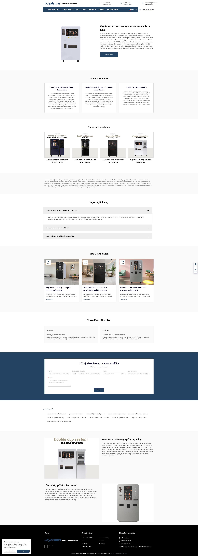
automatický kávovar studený (76, 417)
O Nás (84, 9)
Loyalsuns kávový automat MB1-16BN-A (85, 161)
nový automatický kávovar (139, 417)
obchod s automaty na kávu (116, 414)
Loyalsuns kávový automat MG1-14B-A (113, 161)
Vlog (77, 9)
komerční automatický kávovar (138, 414)
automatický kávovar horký (55, 417)
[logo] (60, 3)
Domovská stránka (53, 9)
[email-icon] (121, 3)
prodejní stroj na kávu (76, 414)
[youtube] (52, 546)
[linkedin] (49, 546)
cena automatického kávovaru (56, 414)
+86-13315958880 (106, 4)
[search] (136, 9)
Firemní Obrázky (68, 9)
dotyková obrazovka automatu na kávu (59, 421)
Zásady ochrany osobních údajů (119, 553)
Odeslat (99, 390)
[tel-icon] (99, 3)
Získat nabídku (109, 54)
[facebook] (46, 546)
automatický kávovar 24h (120, 417)
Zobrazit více (49, 299)
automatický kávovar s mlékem (99, 417)
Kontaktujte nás (112, 9)
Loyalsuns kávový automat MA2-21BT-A (57, 161)
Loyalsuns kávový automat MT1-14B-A (140, 161)
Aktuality (101, 9)
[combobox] (76, 373)
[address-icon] (143, 3)
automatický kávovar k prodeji (95, 414)
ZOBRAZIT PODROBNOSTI (57, 144)
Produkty (92, 9)
